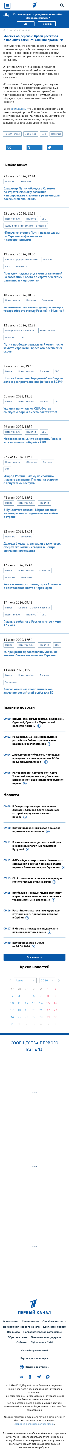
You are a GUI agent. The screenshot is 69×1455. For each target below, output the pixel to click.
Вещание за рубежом (37, 1366)
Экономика (30, 133)
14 (41, 1003)
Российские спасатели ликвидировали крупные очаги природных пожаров (36, 914)
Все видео (13, 1332)
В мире (9, 371)
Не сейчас (47, 23)
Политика (56, 133)
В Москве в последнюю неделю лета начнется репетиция (35, 930)
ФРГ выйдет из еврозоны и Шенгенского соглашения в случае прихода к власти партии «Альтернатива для (37, 863)
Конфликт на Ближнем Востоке (34, 607)
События (21, 1342)
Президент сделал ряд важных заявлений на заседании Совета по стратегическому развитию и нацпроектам (33, 276)
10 (12, 1003)
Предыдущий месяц (10, 980)
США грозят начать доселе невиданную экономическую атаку (37, 879)
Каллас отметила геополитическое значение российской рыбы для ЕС (28, 691)
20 (34, 1010)
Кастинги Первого (54, 1326)
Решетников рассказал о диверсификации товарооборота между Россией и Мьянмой (34, 309)
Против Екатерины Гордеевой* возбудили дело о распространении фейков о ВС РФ (33, 380)
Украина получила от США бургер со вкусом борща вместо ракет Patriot (30, 410)
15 (48, 1003)
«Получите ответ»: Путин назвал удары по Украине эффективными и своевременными (32, 236)
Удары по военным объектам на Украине (25, 225)
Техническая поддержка (46, 1337)
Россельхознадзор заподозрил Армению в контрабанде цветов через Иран (32, 586)
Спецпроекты (30, 1321)
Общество (31, 462)
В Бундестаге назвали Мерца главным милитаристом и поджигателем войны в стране (31, 513)
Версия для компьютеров (34, 1358)
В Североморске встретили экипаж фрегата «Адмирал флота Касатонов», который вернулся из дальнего (36, 812)
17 (12, 1010)
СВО (44, 133)
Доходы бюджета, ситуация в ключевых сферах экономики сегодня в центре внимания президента (32, 546)
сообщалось (18, 108)
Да (25, 23)
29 (26, 989)
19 (26, 1010)
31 (41, 989)
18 (19, 1010)
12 (26, 1003)
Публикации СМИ (42, 1342)
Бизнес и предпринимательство (21, 259)
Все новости (34, 957)
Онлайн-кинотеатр (54, 1321)
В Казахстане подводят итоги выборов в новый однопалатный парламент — (36, 845)
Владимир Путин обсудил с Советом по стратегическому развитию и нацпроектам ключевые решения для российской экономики (32, 193)
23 (55, 1010)
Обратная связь (17, 1337)
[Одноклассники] (34, 147)
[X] (55, 147)
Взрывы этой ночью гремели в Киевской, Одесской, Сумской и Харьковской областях (38, 722)
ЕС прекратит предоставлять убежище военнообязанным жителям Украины (31, 653)
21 (41, 1010)
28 (19, 989)
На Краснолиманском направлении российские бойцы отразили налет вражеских (34, 740)
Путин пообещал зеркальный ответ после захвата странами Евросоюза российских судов (33, 347)
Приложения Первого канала (21, 1326)
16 (55, 1003)
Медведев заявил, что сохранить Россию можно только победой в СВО (32, 440)
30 (34, 989)
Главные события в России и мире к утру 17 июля (32, 623)
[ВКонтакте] (14, 147)
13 (34, 1003)
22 (48, 1010)
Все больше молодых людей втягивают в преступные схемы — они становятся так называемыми (36, 896)
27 (12, 989)
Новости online (12, 133)
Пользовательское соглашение (42, 1332)
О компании (10, 1321)
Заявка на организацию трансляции (34, 1423)
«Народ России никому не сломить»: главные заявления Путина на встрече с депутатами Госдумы (31, 479)
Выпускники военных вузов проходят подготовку (36, 829)
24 (12, 1017)
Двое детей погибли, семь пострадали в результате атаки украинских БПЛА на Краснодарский (36, 758)
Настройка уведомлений (34, 1350)
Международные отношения (19, 330)
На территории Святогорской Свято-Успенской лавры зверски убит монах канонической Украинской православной (38, 778)
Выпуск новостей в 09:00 (28, 944)
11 (19, 1003)
